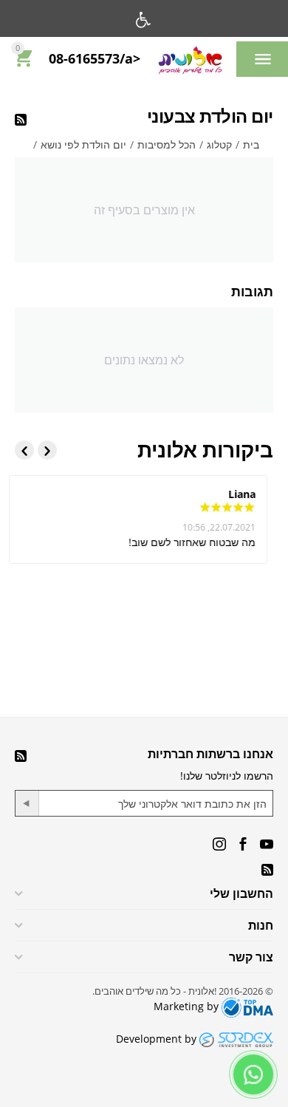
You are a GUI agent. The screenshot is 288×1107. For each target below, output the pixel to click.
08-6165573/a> (94, 59)
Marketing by (188, 1006)
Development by (157, 1039)
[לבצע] (27, 803)
